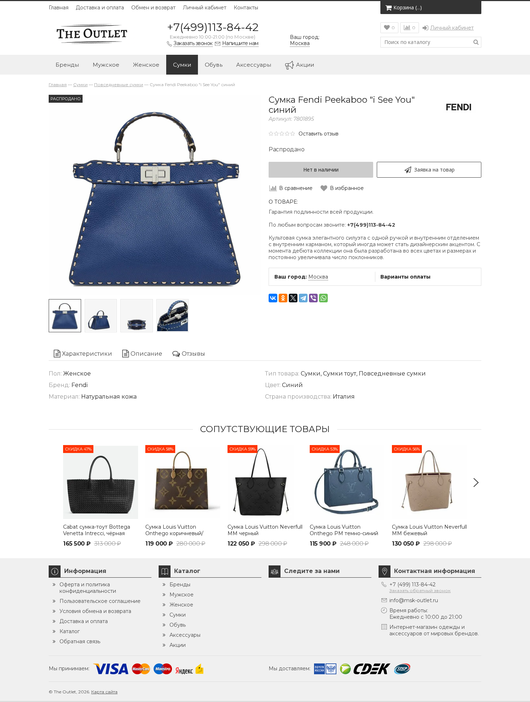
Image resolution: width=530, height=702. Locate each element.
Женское (146, 64)
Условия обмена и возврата (95, 611)
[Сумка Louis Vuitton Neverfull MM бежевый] (429, 482)
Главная (59, 7)
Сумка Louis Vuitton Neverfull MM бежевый (429, 530)
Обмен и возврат (153, 7)
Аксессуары (253, 64)
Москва (318, 277)
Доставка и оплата (100, 7)
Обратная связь (79, 641)
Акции (305, 64)
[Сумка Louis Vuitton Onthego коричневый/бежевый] (182, 482)
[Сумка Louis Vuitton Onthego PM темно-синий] (347, 482)
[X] (293, 298)
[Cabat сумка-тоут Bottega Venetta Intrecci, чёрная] (100, 482)
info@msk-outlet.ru (413, 600)
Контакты (246, 7)
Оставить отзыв (319, 133)
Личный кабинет (204, 7)
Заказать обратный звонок (420, 590)
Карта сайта (104, 691)
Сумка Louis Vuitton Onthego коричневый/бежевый (174, 533)
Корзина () (407, 7)
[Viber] (313, 298)
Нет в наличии (321, 169)
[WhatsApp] (323, 298)
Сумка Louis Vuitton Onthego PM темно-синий (344, 530)
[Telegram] (303, 298)
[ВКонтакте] (273, 298)
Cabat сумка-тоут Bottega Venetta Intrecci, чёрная (96, 530)
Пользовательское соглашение (100, 601)
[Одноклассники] (283, 298)
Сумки (182, 64)
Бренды (67, 64)
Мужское (106, 64)
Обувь (213, 64)
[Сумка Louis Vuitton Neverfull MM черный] (265, 482)
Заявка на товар (434, 169)
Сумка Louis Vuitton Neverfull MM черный (265, 530)
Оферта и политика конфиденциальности (87, 587)
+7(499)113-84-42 (213, 27)
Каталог (69, 631)
